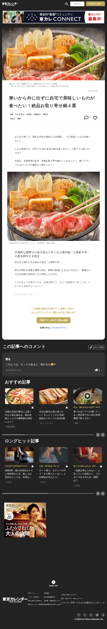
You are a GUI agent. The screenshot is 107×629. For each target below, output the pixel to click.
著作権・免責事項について (52, 600)
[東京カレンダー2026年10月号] (25, 519)
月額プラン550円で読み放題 (53, 320)
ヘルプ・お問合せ (33, 597)
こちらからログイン (58, 327)
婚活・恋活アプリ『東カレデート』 (72, 598)
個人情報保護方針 (49, 597)
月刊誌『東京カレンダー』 (69, 594)
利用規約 (47, 593)
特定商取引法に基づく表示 (52, 604)
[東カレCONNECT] (53, 17)
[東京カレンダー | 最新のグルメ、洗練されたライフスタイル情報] (10, 4)
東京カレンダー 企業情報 (36, 604)
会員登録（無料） (95, 4)
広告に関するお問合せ (35, 600)
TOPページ (31, 593)
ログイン (77, 4)
